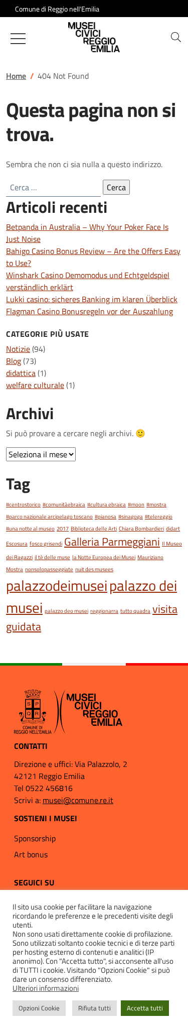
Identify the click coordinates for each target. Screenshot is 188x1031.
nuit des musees (94, 569)
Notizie (18, 349)
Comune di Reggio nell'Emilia (57, 9)
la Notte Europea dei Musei (103, 557)
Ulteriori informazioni (46, 988)
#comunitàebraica (64, 504)
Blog (13, 361)
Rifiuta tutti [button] (94, 1008)
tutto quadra (135, 611)
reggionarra (104, 611)
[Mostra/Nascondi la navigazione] (18, 38)
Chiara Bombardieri (141, 529)
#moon (136, 504)
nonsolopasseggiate (49, 569)
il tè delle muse (52, 557)
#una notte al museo (30, 529)
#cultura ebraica (106, 504)
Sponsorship (35, 838)
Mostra (14, 569)
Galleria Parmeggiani (112, 541)
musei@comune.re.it (78, 800)
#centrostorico (23, 504)
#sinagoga (130, 516)
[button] (176, 37)
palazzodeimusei (56, 585)
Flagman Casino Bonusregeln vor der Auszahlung (89, 311)
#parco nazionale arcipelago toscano (49, 516)
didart (173, 529)
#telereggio (158, 516)
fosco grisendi (46, 544)
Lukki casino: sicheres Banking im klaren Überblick (91, 299)
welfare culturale (35, 385)
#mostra (156, 504)
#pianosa (105, 516)
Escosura (17, 544)
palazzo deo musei (66, 611)
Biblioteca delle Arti (94, 529)
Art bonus (31, 854)
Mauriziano (150, 557)
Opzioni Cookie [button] (39, 1008)
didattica (21, 373)
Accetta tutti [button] (145, 1008)
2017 (63, 529)
